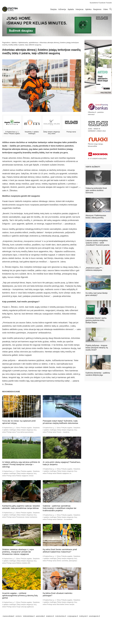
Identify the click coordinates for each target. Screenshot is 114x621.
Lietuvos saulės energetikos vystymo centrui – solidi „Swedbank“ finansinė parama (97, 243)
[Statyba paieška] (111, 10)
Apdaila (71, 9)
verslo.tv (18, 616)
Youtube (109, 3)
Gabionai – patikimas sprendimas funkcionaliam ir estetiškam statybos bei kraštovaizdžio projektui (59, 508)
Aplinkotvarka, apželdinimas (28, 42)
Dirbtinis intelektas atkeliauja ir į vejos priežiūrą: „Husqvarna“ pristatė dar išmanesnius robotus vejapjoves (18, 551)
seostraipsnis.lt (94, 616)
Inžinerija (62, 9)
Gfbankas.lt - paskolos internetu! (96, 113)
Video (105, 9)
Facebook (102, 3)
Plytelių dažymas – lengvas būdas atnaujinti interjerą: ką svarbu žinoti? (97, 347)
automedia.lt (40, 616)
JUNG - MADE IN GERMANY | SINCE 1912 (97, 130)
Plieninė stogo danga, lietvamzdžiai (95, 145)
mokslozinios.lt (60, 616)
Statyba (53, 9)
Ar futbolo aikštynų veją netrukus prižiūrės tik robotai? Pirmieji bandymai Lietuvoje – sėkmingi (21, 464)
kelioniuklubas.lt (29, 616)
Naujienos (97, 9)
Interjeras (79, 9)
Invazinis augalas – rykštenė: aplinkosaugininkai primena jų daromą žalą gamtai (20, 595)
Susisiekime (94, 3)
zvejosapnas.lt (72, 616)
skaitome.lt (50, 616)
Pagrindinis (6, 42)
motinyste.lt (83, 616)
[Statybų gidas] (10, 11)
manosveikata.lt (8, 616)
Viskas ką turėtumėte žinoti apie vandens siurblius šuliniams (96, 190)
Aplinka (88, 9)
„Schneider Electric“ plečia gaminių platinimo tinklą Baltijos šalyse (96, 320)
